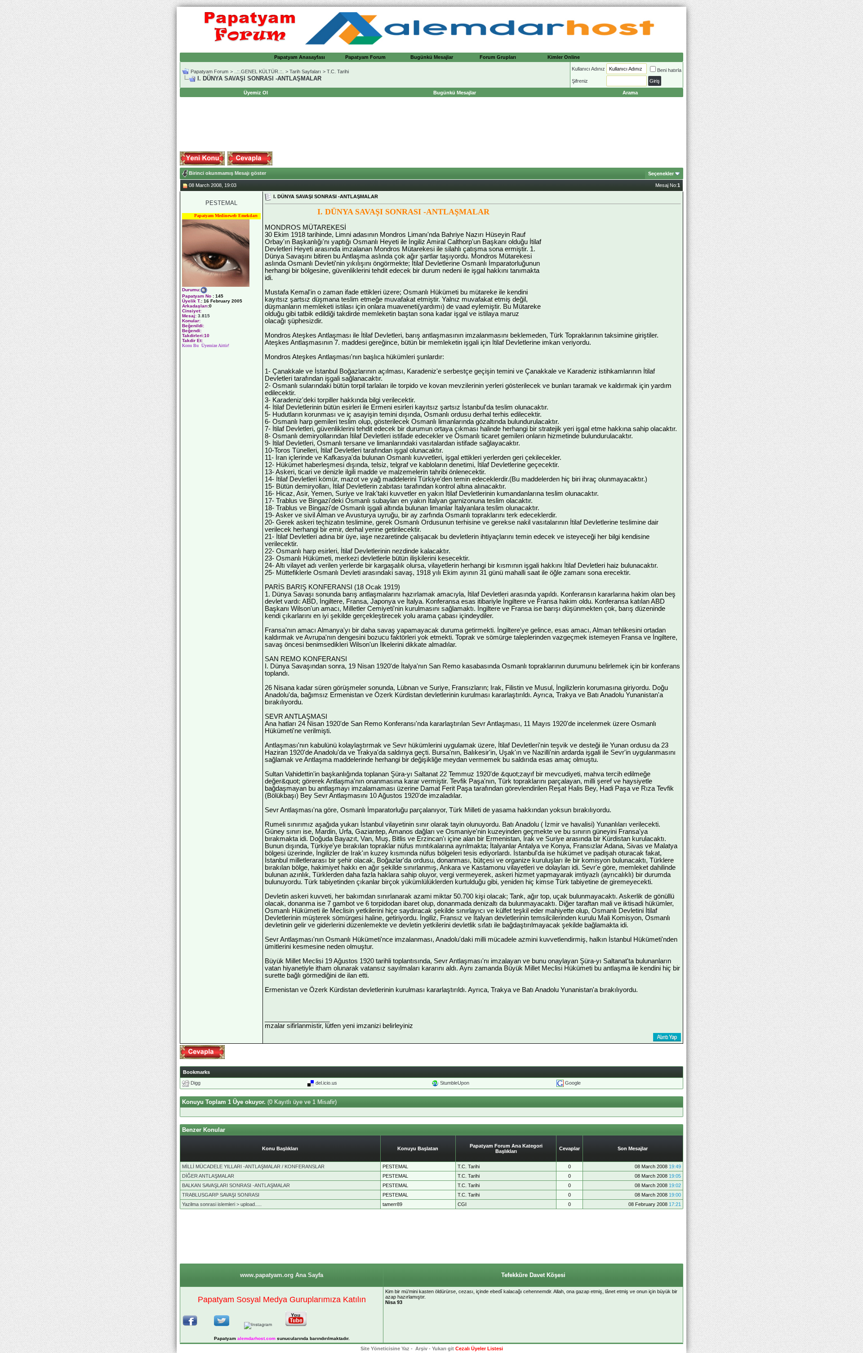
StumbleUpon (454, 1083)
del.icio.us (326, 1083)
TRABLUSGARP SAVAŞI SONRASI (220, 1194)
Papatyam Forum (365, 57)
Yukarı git (443, 1348)
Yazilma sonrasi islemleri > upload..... (222, 1204)
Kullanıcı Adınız (588, 68)
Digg (195, 1083)
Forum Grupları (498, 57)
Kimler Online (563, 57)
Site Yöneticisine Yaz (384, 1348)
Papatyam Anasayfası (299, 57)
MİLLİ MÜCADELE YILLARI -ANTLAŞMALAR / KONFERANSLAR (253, 1166)
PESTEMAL (221, 203)
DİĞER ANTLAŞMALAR (208, 1176)
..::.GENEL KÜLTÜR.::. (259, 71)
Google (573, 1083)
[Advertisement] (431, 124)
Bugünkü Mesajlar (431, 57)
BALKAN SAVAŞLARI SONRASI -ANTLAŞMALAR (236, 1185)
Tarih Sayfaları (305, 71)
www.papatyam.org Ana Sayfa (281, 1275)
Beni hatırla (669, 70)
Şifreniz (580, 81)
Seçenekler (661, 173)
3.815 (204, 315)
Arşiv (421, 1348)
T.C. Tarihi (338, 71)
